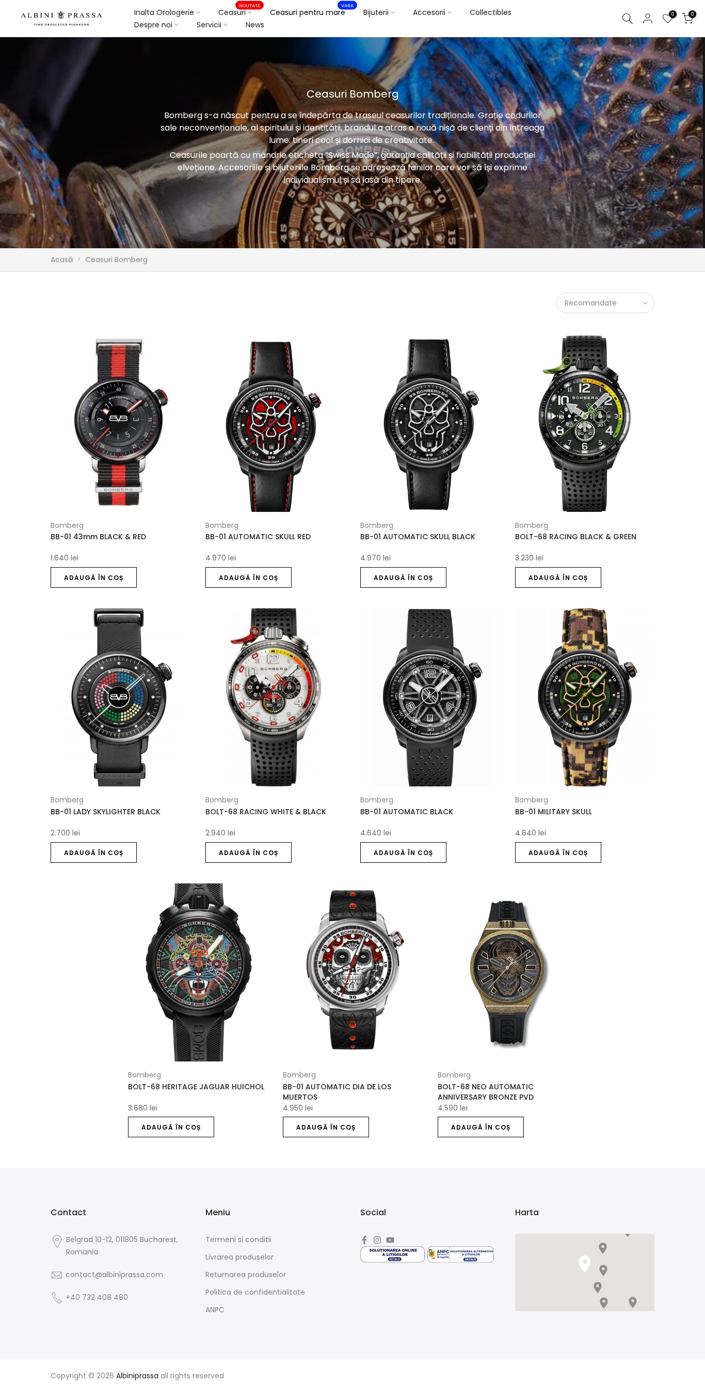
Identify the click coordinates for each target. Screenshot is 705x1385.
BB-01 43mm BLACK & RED (98, 537)
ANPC (215, 1310)
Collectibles (490, 12)
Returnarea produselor (245, 1274)
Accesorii (429, 12)
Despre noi (153, 25)
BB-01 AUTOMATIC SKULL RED (258, 537)
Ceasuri (239, 12)
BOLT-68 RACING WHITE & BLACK (265, 812)
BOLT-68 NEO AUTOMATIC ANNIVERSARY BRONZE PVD (486, 1092)
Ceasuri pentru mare (312, 12)
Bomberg (67, 525)
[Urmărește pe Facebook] (364, 1240)
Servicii (209, 25)
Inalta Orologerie (164, 12)
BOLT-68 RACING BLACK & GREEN (575, 537)
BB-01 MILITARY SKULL (553, 812)
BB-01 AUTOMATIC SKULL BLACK (417, 537)
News (255, 25)
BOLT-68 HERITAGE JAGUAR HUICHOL (196, 1087)
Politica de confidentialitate (255, 1292)
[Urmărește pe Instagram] (377, 1240)
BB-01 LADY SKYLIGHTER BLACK (106, 812)
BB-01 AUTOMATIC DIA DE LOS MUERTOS (337, 1092)
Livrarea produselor (239, 1257)
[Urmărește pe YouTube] (390, 1240)
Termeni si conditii (238, 1239)
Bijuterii (376, 12)
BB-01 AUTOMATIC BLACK (406, 812)
